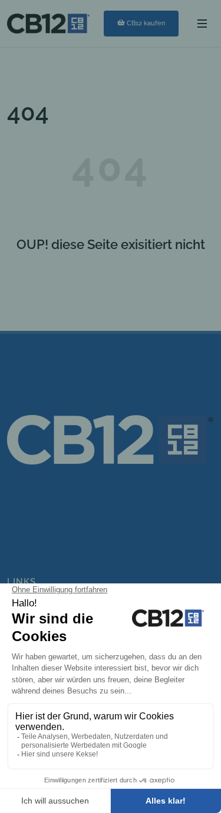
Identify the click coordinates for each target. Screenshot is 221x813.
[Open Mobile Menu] (202, 23)
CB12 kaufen (146, 23)
